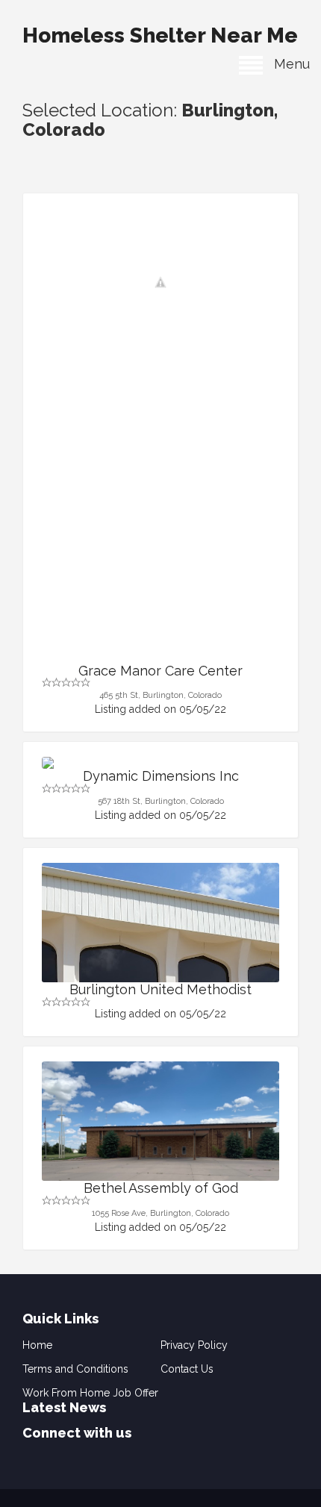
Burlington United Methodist (160, 989)
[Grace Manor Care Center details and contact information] (160, 282)
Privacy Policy (194, 1345)
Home (37, 1345)
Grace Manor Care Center (160, 670)
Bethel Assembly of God (161, 1188)
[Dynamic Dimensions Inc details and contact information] (160, 763)
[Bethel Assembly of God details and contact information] (160, 1150)
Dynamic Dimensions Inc (161, 776)
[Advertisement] (160, 495)
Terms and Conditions (75, 1369)
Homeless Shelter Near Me (160, 35)
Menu (286, 64)
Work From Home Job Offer (90, 1393)
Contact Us (187, 1369)
